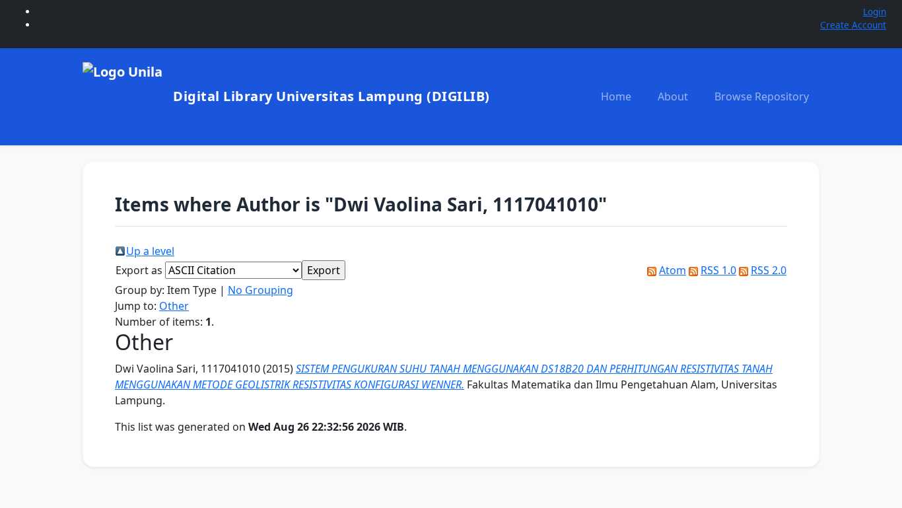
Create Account (853, 24)
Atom (672, 270)
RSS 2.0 (768, 270)
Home (616, 96)
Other (174, 306)
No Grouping (260, 290)
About (673, 96)
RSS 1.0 (718, 270)
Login (874, 11)
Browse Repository (761, 96)
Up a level (150, 251)
